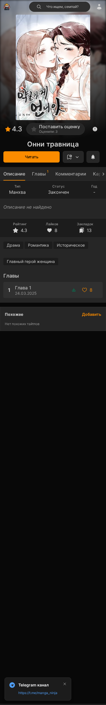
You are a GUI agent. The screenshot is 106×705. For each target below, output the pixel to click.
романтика (38, 245)
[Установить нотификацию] (93, 157)
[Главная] (7, 6)
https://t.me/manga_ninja (37, 693)
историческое (71, 245)
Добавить (91, 314)
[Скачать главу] (74, 290)
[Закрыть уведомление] (65, 684)
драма (13, 245)
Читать (31, 156)
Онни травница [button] (53, 144)
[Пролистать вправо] (101, 174)
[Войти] (99, 6)
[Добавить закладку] (73, 157)
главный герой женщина (31, 261)
